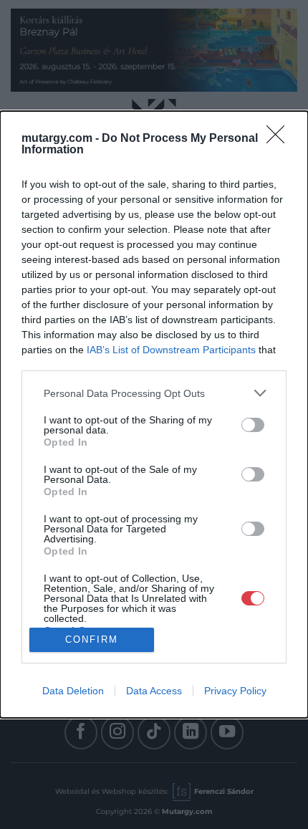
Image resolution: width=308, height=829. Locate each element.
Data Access (154, 690)
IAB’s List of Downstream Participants (171, 349)
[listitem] (154, 393)
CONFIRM (91, 639)
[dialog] (154, 414)
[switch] (252, 425)
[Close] (280, 139)
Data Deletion (73, 690)
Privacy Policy (235, 690)
